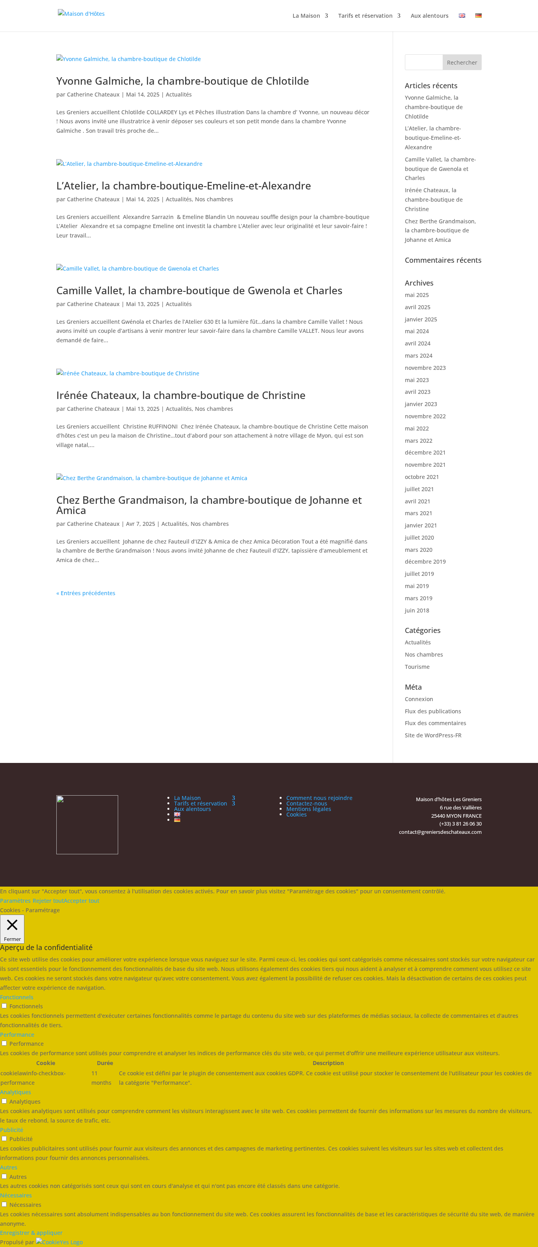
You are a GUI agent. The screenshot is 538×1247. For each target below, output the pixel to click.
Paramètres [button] (15, 900)
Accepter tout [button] (81, 900)
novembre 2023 (425, 367)
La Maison (306, 16)
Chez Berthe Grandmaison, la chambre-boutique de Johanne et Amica (209, 505)
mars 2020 (418, 549)
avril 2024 (417, 343)
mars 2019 (418, 598)
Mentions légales (308, 809)
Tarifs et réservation (365, 16)
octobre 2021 (422, 477)
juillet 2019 (419, 573)
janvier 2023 (421, 404)
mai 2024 (417, 331)
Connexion (419, 699)
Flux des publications (433, 711)
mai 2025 (417, 295)
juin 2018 (417, 610)
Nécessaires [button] (16, 1195)
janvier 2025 (421, 319)
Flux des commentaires (435, 723)
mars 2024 (418, 355)
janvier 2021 (421, 525)
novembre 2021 (425, 464)
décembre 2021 (425, 452)
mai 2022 (417, 428)
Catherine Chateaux (93, 94)
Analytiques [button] (15, 1092)
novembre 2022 (425, 416)
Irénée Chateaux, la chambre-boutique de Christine (181, 395)
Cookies (296, 814)
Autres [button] (8, 1167)
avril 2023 (417, 391)
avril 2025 (417, 307)
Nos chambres (214, 199)
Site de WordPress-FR (433, 735)
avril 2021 (417, 501)
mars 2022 (418, 440)
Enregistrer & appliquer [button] (31, 1232)
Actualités (179, 94)
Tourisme (417, 666)
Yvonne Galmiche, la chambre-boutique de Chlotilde (182, 81)
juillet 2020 (419, 537)
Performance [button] (17, 1034)
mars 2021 (418, 513)
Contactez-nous (306, 803)
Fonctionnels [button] (16, 997)
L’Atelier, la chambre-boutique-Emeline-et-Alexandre (183, 185)
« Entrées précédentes (85, 593)
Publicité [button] (11, 1130)
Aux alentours (430, 16)
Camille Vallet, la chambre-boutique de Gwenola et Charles (199, 290)
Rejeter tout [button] (48, 900)
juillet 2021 (419, 489)
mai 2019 (417, 586)
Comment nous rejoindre (319, 798)
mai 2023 (417, 380)
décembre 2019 (425, 561)
